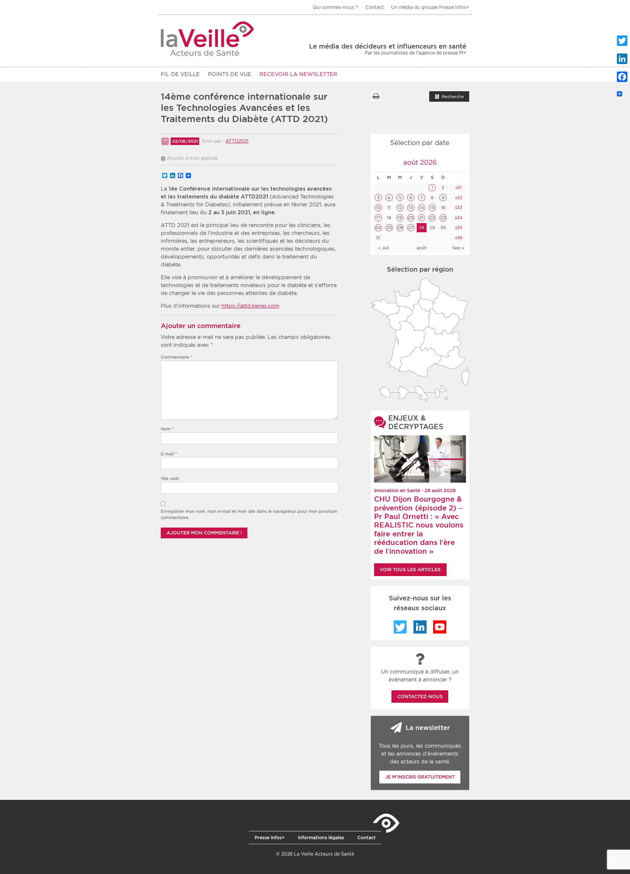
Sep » (458, 247)
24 (378, 227)
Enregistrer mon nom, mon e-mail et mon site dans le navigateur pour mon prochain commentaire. (249, 514)
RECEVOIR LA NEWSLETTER (298, 74)
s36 (458, 237)
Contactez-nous (420, 696)
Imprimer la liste (376, 96)
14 (421, 207)
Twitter (400, 627)
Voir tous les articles (410, 569)
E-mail (169, 453)
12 (400, 207)
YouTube (439, 627)
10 (378, 207)
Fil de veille (180, 74)
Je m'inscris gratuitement (420, 777)
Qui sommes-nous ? (335, 7)
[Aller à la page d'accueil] (207, 38)
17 (378, 217)
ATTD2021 (236, 141)
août (421, 247)
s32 (458, 197)
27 (410, 227)
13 (411, 207)
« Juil (383, 247)
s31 (458, 187)
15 (432, 207)
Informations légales (321, 837)
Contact (375, 7)
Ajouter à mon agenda (192, 158)
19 (400, 217)
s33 (458, 207)
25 (389, 227)
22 (432, 217)
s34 (457, 217)
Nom (167, 429)
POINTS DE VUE (229, 74)
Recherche (453, 96)
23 (443, 217)
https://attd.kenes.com (250, 306)
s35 (458, 227)
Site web (170, 478)
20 (410, 217)
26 (400, 227)
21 (421, 217)
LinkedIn (420, 627)
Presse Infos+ (270, 837)
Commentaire (177, 357)
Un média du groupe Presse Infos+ (430, 7)
